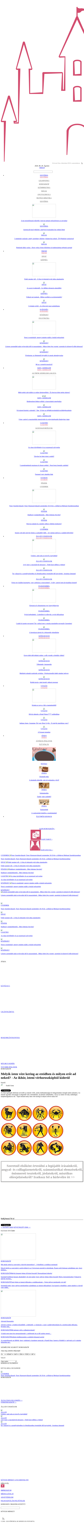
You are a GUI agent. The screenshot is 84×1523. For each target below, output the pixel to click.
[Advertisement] (16, 1200)
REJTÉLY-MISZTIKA (44, 198)
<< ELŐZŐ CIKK (7, 1227)
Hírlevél (42, 168)
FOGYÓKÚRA (44, 318)
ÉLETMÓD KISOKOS (44, 816)
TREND (44, 251)
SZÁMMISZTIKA (44, 187)
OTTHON (44, 478)
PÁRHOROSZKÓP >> (8, 1402)
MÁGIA (44, 191)
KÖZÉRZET (44, 315)
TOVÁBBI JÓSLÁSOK (9, 1067)
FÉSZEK (44, 483)
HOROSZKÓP (44, 184)
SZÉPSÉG (44, 260)
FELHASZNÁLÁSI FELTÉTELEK (13, 1501)
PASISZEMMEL (44, 586)
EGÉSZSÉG (44, 309)
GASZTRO (44, 423)
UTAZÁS (44, 686)
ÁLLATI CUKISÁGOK (44, 536)
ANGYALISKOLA (44, 194)
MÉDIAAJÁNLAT (7, 1494)
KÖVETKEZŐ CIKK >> (22, 1227)
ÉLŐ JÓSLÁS (44, 744)
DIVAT (44, 256)
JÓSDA (44, 736)
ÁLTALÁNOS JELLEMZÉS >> (12, 1400)
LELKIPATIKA (44, 180)
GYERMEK (44, 486)
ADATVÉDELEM (7, 1497)
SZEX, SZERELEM (44, 368)
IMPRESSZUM (6, 1490)
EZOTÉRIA (44, 175)
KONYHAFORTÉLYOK (44, 428)
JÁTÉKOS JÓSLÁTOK (44, 741)
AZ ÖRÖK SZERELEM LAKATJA (44, 373)
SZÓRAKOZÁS (44, 636)
